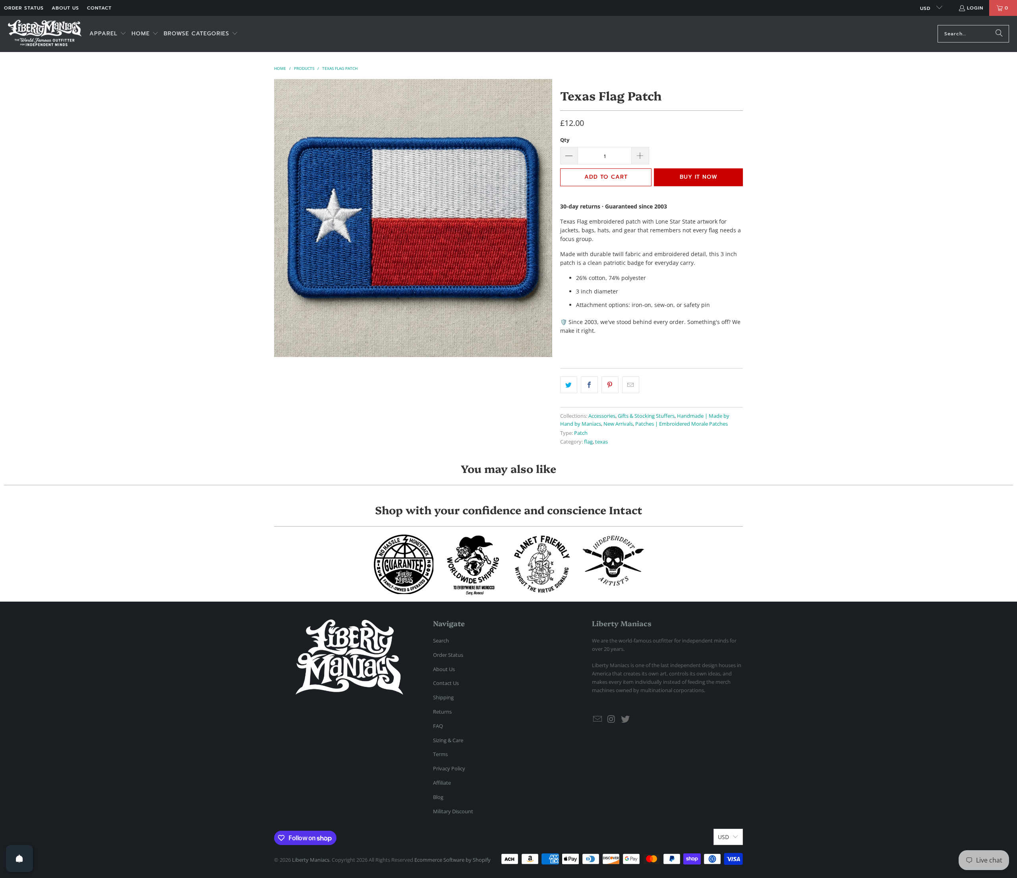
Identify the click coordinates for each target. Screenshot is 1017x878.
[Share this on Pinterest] (610, 384)
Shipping (443, 697)
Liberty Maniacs (310, 859)
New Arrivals (618, 424)
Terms (440, 754)
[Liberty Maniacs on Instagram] (612, 719)
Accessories (601, 416)
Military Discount (453, 811)
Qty (564, 139)
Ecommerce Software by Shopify (452, 859)
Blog (438, 797)
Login (975, 8)
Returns (442, 711)
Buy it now (698, 177)
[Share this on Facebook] (589, 384)
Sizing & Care (448, 740)
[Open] (19, 858)
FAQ (438, 725)
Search (441, 640)
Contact (99, 8)
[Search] (999, 33)
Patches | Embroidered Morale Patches (681, 424)
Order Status (24, 8)
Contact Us (446, 683)
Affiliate (442, 782)
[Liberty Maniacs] (44, 34)
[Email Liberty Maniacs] (598, 719)
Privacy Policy (449, 768)
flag (588, 441)
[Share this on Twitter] (568, 384)
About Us (65, 8)
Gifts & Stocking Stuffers (646, 416)
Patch (581, 433)
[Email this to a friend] (630, 384)
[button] (107, 34)
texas (601, 441)
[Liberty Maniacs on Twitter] (625, 719)
